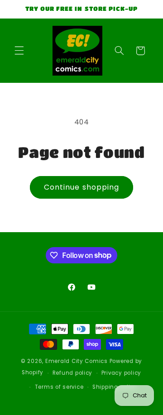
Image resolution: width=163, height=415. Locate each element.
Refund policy (73, 373)
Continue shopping (81, 187)
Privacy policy (121, 373)
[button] (19, 50)
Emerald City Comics (76, 361)
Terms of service (59, 387)
